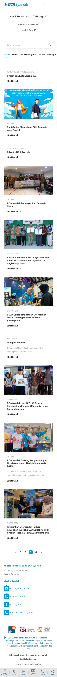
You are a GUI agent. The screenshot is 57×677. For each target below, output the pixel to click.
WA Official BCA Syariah (21, 612)
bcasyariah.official (19, 596)
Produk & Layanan (28, 54)
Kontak (44, 655)
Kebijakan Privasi (16, 655)
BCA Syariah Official (19, 588)
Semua (7, 54)
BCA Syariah (16, 604)
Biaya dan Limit (32, 655)
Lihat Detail (12, 81)
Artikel (42, 54)
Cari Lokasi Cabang (28, 659)
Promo (15, 54)
